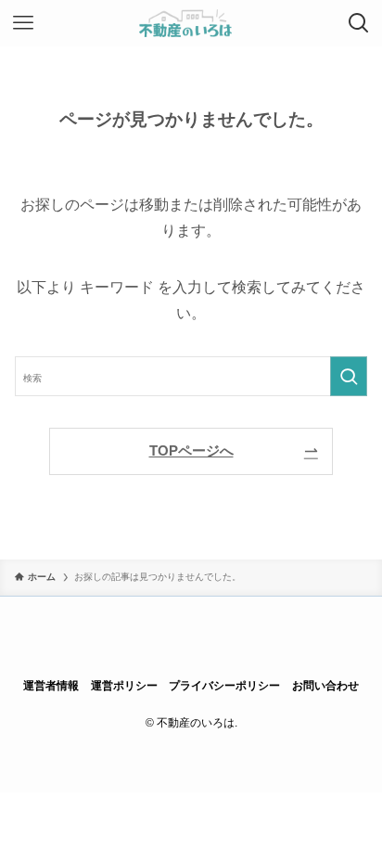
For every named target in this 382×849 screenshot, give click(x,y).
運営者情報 (51, 685)
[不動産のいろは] (191, 23)
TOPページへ (191, 451)
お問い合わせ (325, 685)
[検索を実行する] (348, 376)
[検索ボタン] (359, 23)
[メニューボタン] (23, 23)
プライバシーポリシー (224, 685)
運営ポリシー (124, 685)
